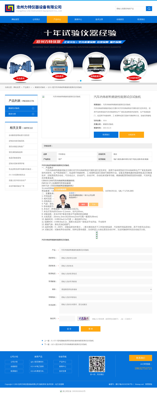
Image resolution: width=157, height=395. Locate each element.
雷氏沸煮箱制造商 (16, 152)
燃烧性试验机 (40, 87)
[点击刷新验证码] (83, 318)
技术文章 (99, 19)
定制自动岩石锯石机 (16, 141)
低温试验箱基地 (15, 158)
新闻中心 (78, 19)
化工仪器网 (59, 384)
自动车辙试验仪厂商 (16, 186)
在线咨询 (131, 135)
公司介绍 (14, 362)
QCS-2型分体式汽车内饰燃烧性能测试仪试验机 (69, 344)
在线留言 (120, 19)
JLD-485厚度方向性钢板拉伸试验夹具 (39, 371)
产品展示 (26, 87)
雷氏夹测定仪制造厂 (16, 146)
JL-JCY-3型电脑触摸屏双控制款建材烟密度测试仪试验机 (72, 341)
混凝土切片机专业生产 (17, 180)
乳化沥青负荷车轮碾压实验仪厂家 (22, 169)
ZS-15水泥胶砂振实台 (17, 175)
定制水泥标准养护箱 (16, 163)
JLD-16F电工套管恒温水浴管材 (39, 366)
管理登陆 (148, 384)
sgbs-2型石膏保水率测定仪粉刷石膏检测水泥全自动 (39, 362)
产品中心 (57, 19)
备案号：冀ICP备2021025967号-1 (121, 384)
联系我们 (141, 19)
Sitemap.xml (139, 384)
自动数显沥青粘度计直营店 (19, 135)
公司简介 (36, 19)
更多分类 (12, 114)
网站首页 (15, 19)
